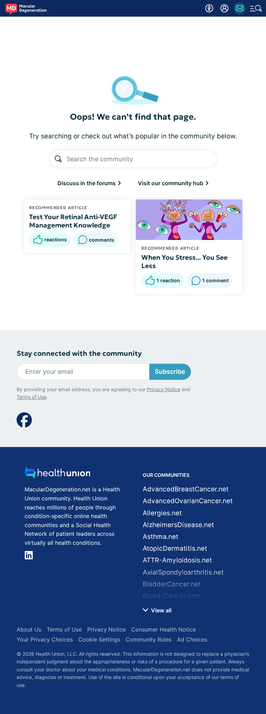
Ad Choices (192, 639)
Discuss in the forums (87, 183)
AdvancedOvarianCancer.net (188, 501)
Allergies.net (162, 513)
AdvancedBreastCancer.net (186, 489)
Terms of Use (31, 397)
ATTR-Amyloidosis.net (177, 560)
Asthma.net (160, 537)
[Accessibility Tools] (209, 8)
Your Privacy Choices (45, 639)
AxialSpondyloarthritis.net (183, 572)
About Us (29, 629)
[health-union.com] (57, 474)
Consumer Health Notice (163, 629)
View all (160, 610)
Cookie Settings (99, 639)
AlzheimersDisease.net (178, 525)
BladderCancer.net (172, 584)
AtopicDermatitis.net (175, 548)
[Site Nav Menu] (256, 8)
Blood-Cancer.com (172, 596)
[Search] (58, 158)
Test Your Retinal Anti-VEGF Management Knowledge (73, 221)
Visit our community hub (171, 183)
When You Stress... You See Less (184, 261)
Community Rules (148, 639)
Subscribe (170, 371)
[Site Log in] (224, 8)
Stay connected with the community (79, 353)
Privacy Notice (163, 389)
